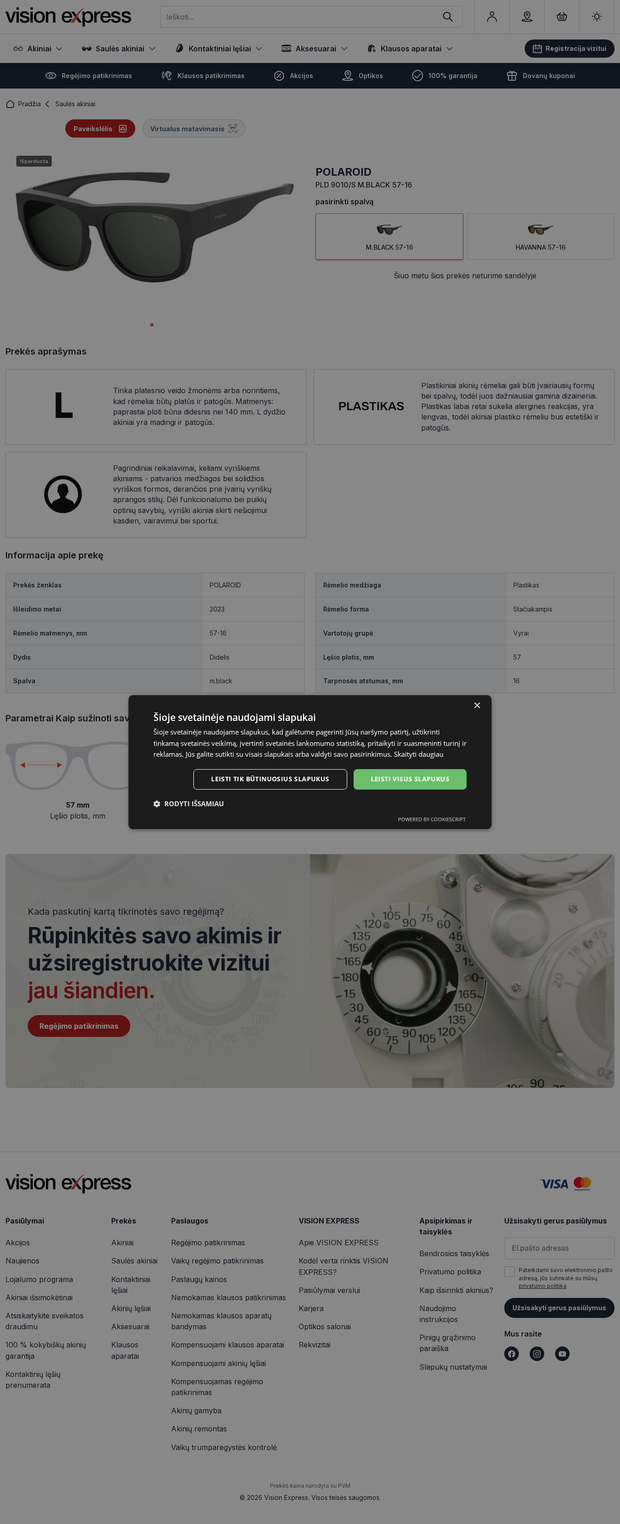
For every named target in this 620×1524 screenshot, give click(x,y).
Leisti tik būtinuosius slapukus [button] (270, 778)
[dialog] (310, 762)
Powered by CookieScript (432, 819)
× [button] (476, 705)
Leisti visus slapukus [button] (410, 778)
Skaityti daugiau (418, 754)
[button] (188, 804)
